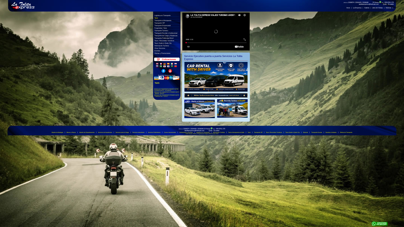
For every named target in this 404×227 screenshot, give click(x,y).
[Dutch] (176, 64)
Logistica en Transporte (203, 132)
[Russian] (157, 67)
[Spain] (168, 64)
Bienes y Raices (71, 132)
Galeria (366, 8)
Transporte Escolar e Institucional (165, 33)
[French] (161, 64)
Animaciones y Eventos (186, 132)
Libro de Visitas (377, 8)
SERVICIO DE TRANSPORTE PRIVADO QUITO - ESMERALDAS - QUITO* (166, 95)
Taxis (156, 18)
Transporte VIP (159, 23)
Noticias (388, 8)
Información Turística (161, 46)
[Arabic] (172, 67)
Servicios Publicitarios (154, 132)
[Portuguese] (161, 67)
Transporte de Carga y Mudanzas (165, 35)
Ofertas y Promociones (162, 53)
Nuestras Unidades (331, 132)
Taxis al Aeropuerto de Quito (236, 132)
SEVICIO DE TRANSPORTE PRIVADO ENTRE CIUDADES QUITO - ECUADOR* (166, 89)
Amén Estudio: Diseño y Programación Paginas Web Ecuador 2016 (202, 133)
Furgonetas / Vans (160, 28)
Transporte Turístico (161, 30)
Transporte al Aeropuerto (162, 20)
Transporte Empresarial (162, 25)
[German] (165, 64)
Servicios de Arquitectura (105, 132)
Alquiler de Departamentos (87, 132)
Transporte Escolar (316, 132)
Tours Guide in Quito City (163, 43)
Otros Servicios (159, 48)
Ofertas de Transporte (346, 132)
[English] (157, 64)
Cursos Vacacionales (170, 132)
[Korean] (168, 67)
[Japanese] (165, 67)
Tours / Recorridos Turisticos (274, 132)
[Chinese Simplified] (176, 67)
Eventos (157, 51)
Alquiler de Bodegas (57, 132)
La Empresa (357, 8)
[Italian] (172, 64)
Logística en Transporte (162, 15)
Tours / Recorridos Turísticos (164, 41)
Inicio (348, 8)
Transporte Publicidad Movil (163, 38)
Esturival (305, 132)
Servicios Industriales (138, 132)
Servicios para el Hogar (122, 132)
